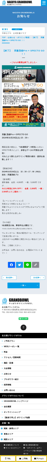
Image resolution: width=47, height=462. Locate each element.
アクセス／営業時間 (12, 357)
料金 (6, 352)
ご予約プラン (9, 341)
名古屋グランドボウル (12, 335)
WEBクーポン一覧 (11, 346)
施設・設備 (8, 363)
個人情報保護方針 (32, 445)
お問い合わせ (9, 390)
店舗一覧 (6, 423)
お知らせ (11, 37)
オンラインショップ (12, 412)
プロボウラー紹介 (11, 379)
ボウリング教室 (23, 37)
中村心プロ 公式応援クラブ (14, 33)
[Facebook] (11, 265)
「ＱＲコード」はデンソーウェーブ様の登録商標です (33, 451)
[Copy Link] (36, 265)
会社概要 (7, 407)
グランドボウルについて (13, 396)
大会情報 (7, 368)
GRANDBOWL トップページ (16, 401)
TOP (4, 37)
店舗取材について (12, 445)
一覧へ (24, 285)
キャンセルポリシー (13, 448)
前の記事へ (9, 277)
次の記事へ (37, 277)
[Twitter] (20, 265)
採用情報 (7, 385)
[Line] (28, 265)
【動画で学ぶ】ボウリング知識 (17, 417)
